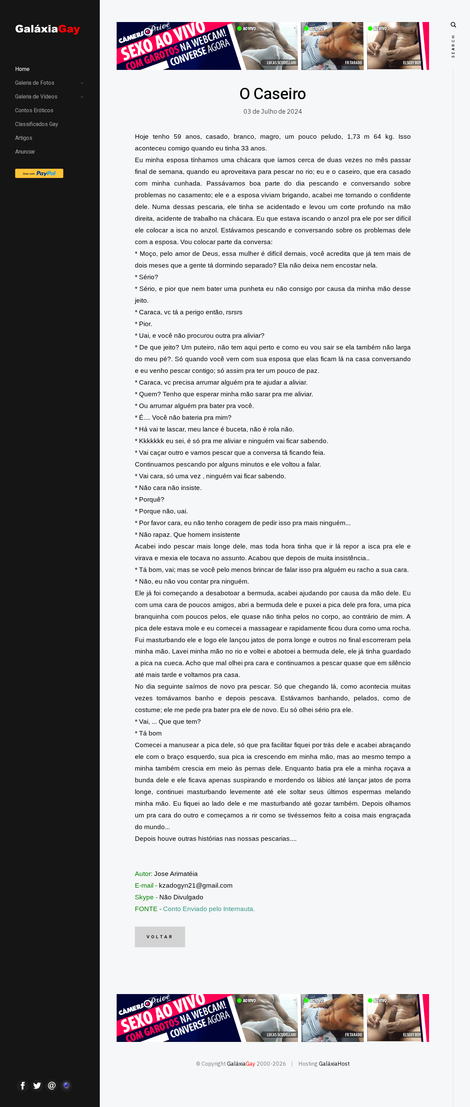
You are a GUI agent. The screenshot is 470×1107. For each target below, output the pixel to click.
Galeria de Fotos (34, 83)
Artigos (23, 138)
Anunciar (25, 152)
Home (22, 69)
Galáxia (241, 1063)
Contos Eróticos (34, 110)
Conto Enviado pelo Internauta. (209, 908)
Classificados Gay (36, 124)
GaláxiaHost (334, 1063)
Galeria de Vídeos (36, 97)
